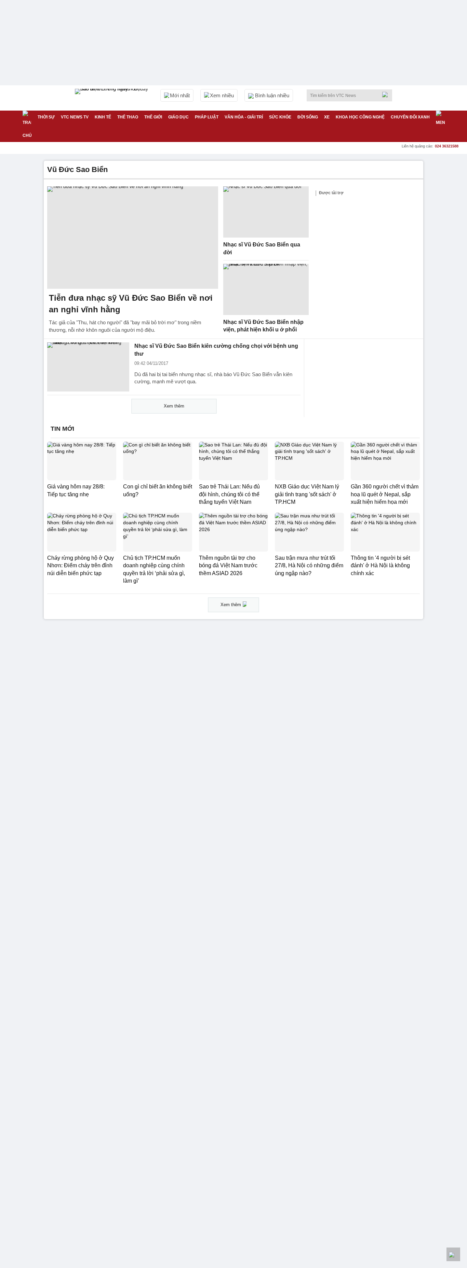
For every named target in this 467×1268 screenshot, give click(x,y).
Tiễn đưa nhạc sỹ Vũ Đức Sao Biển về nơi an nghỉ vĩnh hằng (131, 303)
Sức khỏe (280, 117)
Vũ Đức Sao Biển (77, 169)
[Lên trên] (453, 1254)
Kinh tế (103, 117)
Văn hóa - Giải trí (244, 117)
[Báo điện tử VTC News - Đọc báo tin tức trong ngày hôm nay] (112, 98)
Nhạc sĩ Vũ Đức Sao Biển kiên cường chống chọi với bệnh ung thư (216, 350)
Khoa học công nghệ (360, 117)
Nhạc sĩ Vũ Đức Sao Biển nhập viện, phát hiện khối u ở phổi (263, 326)
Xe (327, 117)
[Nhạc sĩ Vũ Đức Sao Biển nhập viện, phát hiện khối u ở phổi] (266, 289)
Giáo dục (178, 117)
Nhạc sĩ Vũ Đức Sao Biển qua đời (261, 248)
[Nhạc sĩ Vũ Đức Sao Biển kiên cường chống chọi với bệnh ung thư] (88, 366)
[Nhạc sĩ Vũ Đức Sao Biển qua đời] (266, 212)
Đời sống (307, 117)
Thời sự (46, 117)
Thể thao (127, 117)
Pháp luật (206, 117)
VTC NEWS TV (75, 117)
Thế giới (153, 117)
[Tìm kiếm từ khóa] (387, 94)
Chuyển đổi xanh (410, 117)
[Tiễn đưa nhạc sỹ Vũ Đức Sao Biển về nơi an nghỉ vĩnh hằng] (132, 237)
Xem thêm (174, 406)
